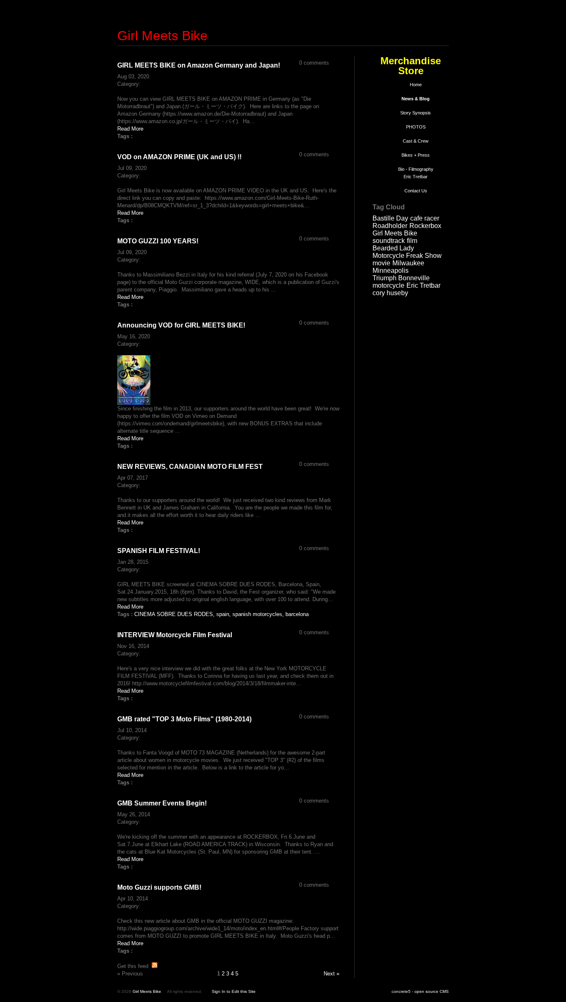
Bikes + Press (416, 155)
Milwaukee (408, 263)
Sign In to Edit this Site (234, 991)
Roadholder (389, 225)
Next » (331, 973)
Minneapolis (390, 270)
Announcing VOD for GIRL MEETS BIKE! (181, 325)
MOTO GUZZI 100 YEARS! (157, 241)
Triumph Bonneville (401, 277)
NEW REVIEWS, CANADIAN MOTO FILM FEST (190, 466)
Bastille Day (390, 218)
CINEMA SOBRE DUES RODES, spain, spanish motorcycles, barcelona (221, 614)
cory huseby (390, 292)
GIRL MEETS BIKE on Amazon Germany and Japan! (198, 65)
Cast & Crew (415, 140)
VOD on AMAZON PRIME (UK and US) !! (179, 156)
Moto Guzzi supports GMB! (159, 887)
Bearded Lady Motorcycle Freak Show (407, 252)
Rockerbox (425, 225)
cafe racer (424, 218)
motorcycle (388, 285)
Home (416, 84)
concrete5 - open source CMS (420, 991)
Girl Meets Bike (162, 35)
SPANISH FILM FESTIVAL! (158, 550)
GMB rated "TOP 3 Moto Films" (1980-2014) (184, 719)
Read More (130, 129)
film (412, 240)
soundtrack (388, 240)
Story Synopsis (415, 112)
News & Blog (416, 98)
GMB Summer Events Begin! (162, 803)
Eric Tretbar (423, 285)
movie (381, 263)
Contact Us (415, 190)
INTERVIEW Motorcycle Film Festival (174, 634)
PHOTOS (416, 126)
